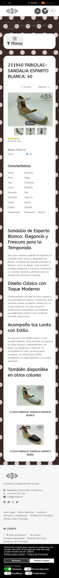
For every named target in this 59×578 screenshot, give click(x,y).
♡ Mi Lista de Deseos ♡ (15, 535)
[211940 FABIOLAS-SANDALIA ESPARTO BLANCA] (30, 395)
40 (30, 154)
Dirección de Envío (36, 538)
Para (10, 177)
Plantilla (12, 197)
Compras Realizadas (14, 538)
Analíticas (17, 573)
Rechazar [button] (16, 560)
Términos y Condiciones (15, 515)
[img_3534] (19, 132)
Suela (11, 202)
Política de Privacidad (41, 515)
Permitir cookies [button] (41, 560)
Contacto (41, 512)
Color (11, 187)
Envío (11, 172)
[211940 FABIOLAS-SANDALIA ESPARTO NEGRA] (30, 434)
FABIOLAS (21, 150)
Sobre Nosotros (26, 512)
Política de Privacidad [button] (37, 554)
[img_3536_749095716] (42, 132)
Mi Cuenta (35, 535)
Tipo (10, 182)
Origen (11, 207)
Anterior (25, 87)
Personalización (40, 569)
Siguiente (44, 87)
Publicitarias (39, 573)
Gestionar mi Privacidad (15, 541)
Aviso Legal (9, 512)
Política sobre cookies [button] (14, 554)
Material (12, 192)
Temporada (14, 212)
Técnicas (17, 569)
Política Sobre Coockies (15, 519)
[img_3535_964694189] (30, 132)
